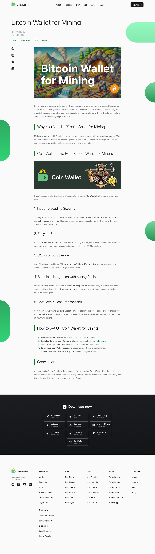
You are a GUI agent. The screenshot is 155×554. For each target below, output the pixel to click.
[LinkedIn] (13, 69)
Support (135, 477)
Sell (85, 5)
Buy (78, 5)
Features (68, 5)
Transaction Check (47, 497)
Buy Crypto (70, 502)
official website (76, 337)
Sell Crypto (92, 502)
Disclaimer (43, 526)
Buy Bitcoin (70, 477)
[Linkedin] (30, 484)
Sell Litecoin (92, 482)
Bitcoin (44, 40)
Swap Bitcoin (114, 477)
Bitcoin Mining (26, 40)
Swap (93, 5)
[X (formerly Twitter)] (13, 56)
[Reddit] (13, 49)
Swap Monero (115, 482)
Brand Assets (45, 536)
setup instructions (98, 341)
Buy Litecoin (70, 482)
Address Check (45, 492)
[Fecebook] (24, 484)
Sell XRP (91, 497)
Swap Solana (114, 492)
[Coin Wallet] (20, 4)
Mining (14, 40)
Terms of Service (46, 515)
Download (137, 5)
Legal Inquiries (45, 531)
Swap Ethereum (116, 497)
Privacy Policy (45, 521)
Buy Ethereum (71, 492)
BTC (36, 40)
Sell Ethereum (93, 492)
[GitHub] (13, 484)
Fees (134, 487)
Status (135, 482)
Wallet (58, 5)
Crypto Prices (45, 502)
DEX (102, 5)
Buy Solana (70, 487)
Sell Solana (92, 487)
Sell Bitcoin (92, 477)
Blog (134, 492)
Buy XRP (69, 497)
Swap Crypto (114, 502)
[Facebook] (13, 63)
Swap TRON (114, 487)
